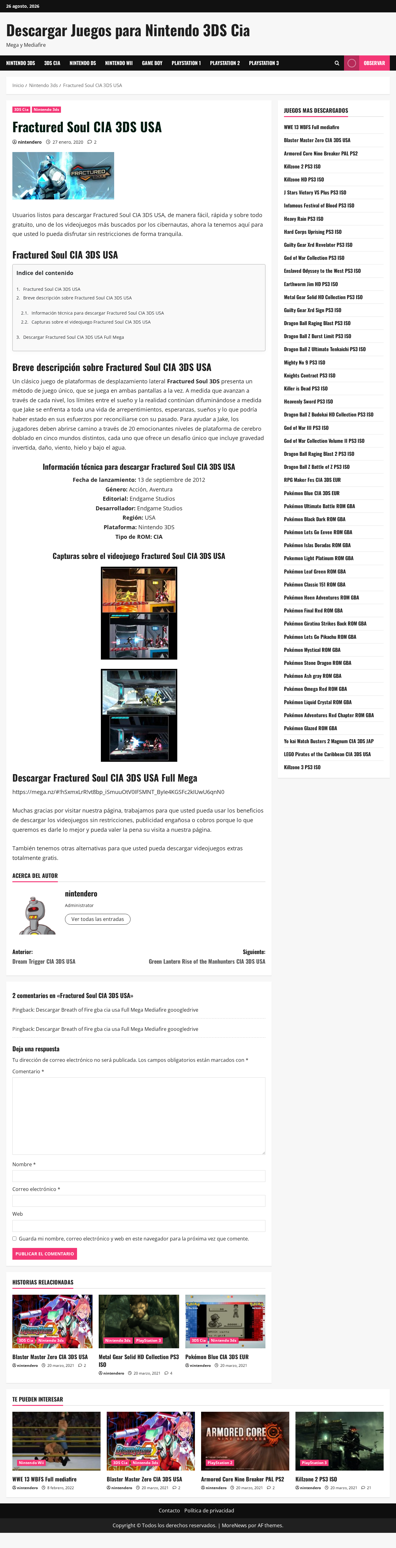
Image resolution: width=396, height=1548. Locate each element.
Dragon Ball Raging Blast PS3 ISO (317, 323)
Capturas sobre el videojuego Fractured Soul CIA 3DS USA (91, 322)
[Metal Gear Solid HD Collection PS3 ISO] (139, 1321)
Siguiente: (207, 956)
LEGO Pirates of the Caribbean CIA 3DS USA (327, 754)
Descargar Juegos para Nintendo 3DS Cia (128, 30)
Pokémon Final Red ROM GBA (313, 610)
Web (17, 1213)
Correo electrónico (36, 1189)
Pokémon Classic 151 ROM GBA (315, 584)
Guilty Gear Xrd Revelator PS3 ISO (318, 244)
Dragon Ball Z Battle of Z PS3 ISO (317, 466)
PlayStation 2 (225, 63)
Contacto (169, 1510)
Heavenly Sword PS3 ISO (308, 401)
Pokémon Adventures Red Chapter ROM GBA (329, 714)
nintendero (30, 142)
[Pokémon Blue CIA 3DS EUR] (225, 1321)
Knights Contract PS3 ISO (309, 375)
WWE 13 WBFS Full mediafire (311, 127)
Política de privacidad (209, 1510)
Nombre (24, 1164)
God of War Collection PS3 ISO (314, 257)
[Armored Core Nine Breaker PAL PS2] (245, 1441)
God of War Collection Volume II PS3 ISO (324, 440)
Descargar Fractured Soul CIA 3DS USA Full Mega (73, 337)
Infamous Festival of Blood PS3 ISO (319, 205)
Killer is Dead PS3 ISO (306, 388)
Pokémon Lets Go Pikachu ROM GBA (320, 636)
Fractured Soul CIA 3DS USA (51, 289)
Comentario (28, 1071)
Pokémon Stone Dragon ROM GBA (317, 662)
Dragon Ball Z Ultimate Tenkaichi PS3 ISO (325, 349)
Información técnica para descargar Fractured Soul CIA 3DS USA (98, 313)
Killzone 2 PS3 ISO (302, 166)
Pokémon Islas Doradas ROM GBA (317, 545)
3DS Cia (52, 63)
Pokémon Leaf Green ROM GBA (315, 571)
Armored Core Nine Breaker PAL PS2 (321, 153)
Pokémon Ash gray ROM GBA (313, 675)
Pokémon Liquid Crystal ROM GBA (318, 701)
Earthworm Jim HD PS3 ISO (311, 283)
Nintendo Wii (119, 63)
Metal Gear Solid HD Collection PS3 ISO (139, 1360)
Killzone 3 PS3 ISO (302, 767)
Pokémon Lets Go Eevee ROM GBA (318, 532)
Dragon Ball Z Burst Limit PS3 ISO (317, 336)
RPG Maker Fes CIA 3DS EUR (312, 479)
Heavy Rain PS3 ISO (303, 218)
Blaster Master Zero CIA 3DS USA (50, 1357)
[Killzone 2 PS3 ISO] (339, 1441)
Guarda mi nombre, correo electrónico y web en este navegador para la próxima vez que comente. (134, 1238)
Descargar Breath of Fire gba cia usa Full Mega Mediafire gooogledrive (117, 1009)
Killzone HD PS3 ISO (304, 179)
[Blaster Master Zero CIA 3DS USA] (52, 1321)
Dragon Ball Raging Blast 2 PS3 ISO (319, 453)
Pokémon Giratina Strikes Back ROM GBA (325, 623)
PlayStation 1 (186, 63)
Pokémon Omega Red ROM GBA (315, 688)
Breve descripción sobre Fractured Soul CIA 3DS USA (77, 298)
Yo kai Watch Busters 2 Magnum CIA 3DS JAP (329, 741)
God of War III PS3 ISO (306, 427)
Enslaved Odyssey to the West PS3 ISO (322, 270)
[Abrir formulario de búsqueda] (337, 63)
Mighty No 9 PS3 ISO (304, 362)
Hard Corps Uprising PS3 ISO (313, 231)
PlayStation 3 (264, 63)
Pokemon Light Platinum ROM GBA (319, 558)
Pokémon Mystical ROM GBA (312, 649)
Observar (374, 63)
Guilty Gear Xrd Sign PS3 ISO (312, 310)
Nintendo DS (83, 63)
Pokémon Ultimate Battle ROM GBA (319, 505)
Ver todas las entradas (97, 919)
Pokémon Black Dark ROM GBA (315, 519)
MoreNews (234, 1525)
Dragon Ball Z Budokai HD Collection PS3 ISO (328, 414)
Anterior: (43, 956)
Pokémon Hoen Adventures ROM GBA (321, 597)
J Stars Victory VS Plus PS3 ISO (315, 192)
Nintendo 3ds (20, 63)
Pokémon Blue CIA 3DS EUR (217, 1357)
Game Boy (152, 63)
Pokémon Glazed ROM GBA (310, 728)
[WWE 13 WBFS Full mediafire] (56, 1441)
